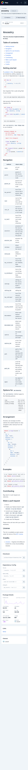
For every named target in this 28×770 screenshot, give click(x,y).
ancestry (5, 11)
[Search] (21, 2)
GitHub (4, 631)
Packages (4, 8)
